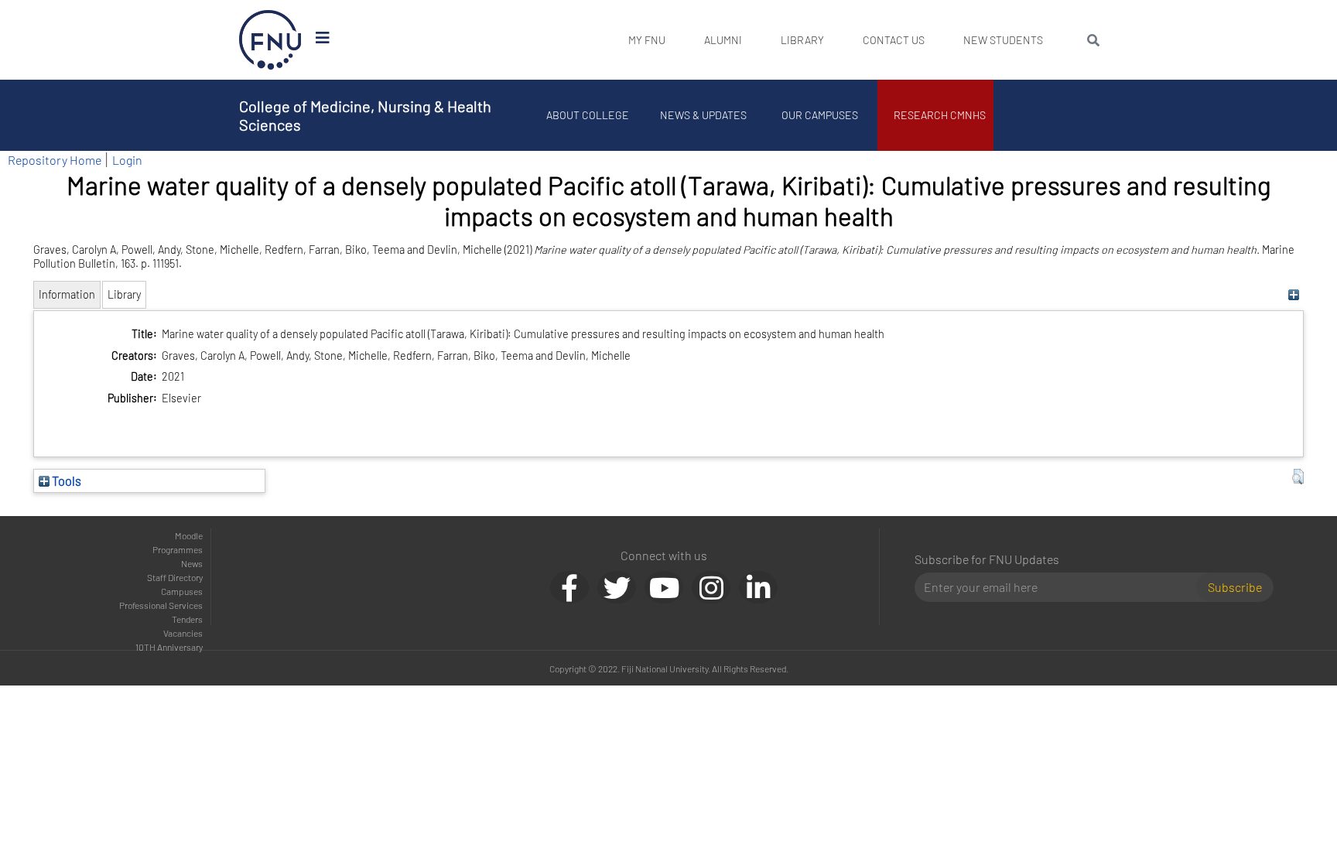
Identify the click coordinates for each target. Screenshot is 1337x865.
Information (67, 294)
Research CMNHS (940, 114)
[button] (1298, 476)
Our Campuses (819, 114)
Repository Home (54, 159)
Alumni (723, 39)
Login (127, 159)
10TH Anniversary (169, 646)
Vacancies (183, 632)
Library (802, 39)
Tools (65, 480)
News (192, 563)
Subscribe (1235, 587)
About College (587, 114)
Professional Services (161, 605)
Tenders (187, 619)
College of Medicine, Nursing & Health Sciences (365, 115)
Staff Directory (175, 577)
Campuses (182, 591)
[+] (1294, 294)
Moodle (189, 535)
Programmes (177, 549)
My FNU (646, 39)
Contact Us (894, 39)
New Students (1003, 39)
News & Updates (703, 114)
